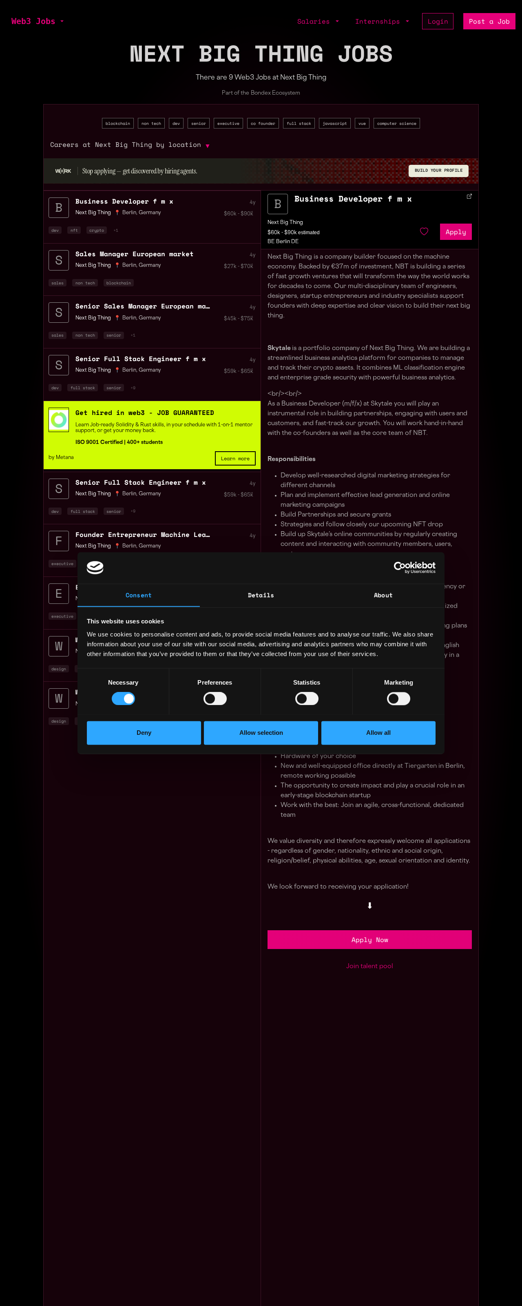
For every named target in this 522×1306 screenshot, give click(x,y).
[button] (61, 21)
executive (228, 123)
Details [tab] (261, 594)
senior (198, 123)
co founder (263, 123)
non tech (151, 123)
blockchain (118, 123)
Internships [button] (379, 21)
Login (438, 21)
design (58, 669)
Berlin (129, 213)
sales (57, 283)
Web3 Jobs (33, 21)
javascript (335, 123)
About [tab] (383, 594)
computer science (396, 123)
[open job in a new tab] (469, 196)
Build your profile (439, 170)
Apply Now (370, 940)
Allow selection (261, 732)
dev (176, 123)
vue (362, 123)
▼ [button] (207, 146)
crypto (96, 230)
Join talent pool (369, 967)
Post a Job (489, 21)
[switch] (215, 698)
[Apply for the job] (278, 204)
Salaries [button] (315, 21)
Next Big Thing (285, 222)
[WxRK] (63, 170)
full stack (299, 123)
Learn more (235, 458)
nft (74, 230)
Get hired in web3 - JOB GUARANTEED (144, 412)
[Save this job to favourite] (424, 232)
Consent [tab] (139, 594)
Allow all (378, 732)
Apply (456, 232)
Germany (150, 213)
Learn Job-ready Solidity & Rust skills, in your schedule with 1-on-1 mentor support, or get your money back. (163, 428)
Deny (144, 732)
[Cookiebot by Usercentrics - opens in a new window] (400, 567)
